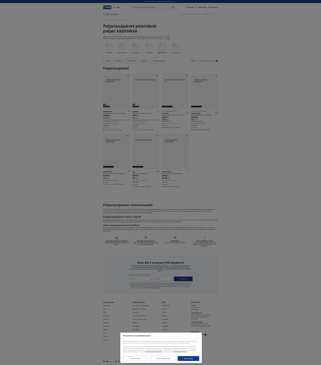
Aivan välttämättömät (163, 358)
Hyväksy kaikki (188, 358)
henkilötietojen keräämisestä (153, 352)
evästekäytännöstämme (180, 352)
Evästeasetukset (135, 358)
